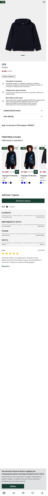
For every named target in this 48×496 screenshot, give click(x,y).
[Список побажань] (32, 493)
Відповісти (5, 266)
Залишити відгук (23, 201)
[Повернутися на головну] (4, 493)
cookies (29, 471)
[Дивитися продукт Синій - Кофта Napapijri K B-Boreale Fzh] (11, 157)
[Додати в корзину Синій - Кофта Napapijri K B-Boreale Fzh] (17, 172)
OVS (4, 64)
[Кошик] (23, 493)
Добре (13, 486)
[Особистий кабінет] (42, 493)
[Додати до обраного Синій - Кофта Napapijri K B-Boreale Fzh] (16, 148)
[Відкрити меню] (13, 493)
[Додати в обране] (44, 2)
